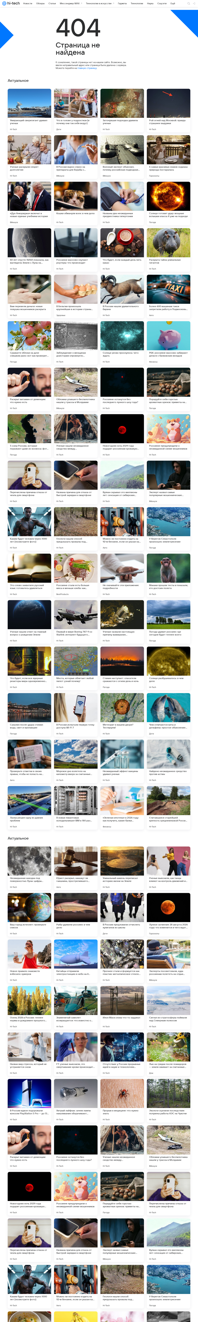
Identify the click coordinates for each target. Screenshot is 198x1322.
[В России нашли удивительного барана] (122, 296)
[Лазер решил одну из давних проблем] (29, 808)
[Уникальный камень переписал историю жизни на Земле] (122, 1054)
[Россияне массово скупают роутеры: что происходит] (76, 250)
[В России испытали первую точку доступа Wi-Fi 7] (76, 715)
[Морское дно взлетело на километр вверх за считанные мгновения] (76, 761)
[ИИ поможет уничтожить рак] (76, 994)
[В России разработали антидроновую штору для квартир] (76, 854)
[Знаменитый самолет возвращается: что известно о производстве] (76, 1194)
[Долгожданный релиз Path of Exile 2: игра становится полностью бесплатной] (168, 901)
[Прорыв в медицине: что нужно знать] (122, 1286)
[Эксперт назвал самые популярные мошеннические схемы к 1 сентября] (168, 482)
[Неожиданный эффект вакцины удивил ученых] (122, 761)
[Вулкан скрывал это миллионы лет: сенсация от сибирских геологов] (122, 482)
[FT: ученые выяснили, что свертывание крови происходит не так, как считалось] (76, 1240)
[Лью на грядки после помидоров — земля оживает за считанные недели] (168, 1240)
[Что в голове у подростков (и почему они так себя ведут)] (76, 110)
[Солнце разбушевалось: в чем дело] (168, 668)
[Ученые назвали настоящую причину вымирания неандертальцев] (122, 622)
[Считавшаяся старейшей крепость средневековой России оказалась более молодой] (168, 808)
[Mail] (4, 3)
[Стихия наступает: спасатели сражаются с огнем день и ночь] (122, 668)
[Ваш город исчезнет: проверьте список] (29, 1101)
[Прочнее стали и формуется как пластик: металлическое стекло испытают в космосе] (122, 1147)
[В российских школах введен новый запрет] (29, 994)
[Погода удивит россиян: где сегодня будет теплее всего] (168, 622)
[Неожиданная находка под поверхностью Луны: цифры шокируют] (29, 1054)
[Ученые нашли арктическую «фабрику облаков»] (29, 947)
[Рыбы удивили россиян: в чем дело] (76, 1101)
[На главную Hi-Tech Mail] (13, 3)
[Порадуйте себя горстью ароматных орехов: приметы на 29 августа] (168, 389)
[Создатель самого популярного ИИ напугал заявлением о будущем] (168, 854)
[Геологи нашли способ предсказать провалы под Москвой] (76, 529)
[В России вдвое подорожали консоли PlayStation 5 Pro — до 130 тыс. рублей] (29, 1286)
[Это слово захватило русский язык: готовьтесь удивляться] (29, 575)
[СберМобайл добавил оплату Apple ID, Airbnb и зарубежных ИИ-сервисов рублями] (168, 994)
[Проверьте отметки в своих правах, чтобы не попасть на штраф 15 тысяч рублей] (29, 761)
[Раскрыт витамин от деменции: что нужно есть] (29, 389)
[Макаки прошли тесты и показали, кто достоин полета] (168, 575)
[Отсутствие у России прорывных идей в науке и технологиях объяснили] (122, 1240)
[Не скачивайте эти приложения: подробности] (122, 575)
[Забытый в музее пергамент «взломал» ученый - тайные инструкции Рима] (122, 994)
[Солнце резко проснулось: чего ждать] (122, 343)
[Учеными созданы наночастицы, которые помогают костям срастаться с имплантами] (29, 901)
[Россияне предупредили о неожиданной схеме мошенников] (168, 436)
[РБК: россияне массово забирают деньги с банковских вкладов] (168, 343)
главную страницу (87, 68)
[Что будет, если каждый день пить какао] (122, 250)
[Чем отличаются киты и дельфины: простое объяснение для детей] (168, 715)
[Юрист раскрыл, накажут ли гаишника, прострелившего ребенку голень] (76, 1054)
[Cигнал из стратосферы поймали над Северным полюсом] (168, 1194)
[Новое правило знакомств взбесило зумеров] (29, 1147)
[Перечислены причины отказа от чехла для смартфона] (29, 482)
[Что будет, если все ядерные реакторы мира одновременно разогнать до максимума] (29, 668)
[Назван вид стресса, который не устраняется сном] (29, 1240)
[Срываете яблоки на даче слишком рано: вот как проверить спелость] (29, 343)
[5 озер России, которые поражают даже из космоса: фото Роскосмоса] (29, 436)
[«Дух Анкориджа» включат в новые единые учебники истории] (29, 203)
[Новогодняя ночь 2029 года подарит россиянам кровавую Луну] (122, 436)
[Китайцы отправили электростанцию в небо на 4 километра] (76, 1147)
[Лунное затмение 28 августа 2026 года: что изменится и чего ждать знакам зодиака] (168, 1101)
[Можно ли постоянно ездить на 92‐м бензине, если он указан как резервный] (122, 529)
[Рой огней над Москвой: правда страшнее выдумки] (168, 110)
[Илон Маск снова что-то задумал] (122, 1194)
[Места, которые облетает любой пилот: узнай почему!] (76, 668)
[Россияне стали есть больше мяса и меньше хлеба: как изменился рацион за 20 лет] (76, 575)
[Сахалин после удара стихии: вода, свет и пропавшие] (29, 715)
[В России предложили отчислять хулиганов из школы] (122, 1101)
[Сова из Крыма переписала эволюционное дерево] (29, 854)
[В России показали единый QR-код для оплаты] (168, 947)
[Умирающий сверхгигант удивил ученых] (29, 110)
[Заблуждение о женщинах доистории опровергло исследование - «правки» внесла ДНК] (76, 343)
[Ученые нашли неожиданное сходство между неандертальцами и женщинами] (76, 436)
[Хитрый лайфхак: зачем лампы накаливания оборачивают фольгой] (76, 1286)
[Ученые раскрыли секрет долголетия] (29, 157)
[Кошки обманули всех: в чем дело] (76, 203)
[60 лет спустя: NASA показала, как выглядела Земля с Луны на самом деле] (29, 250)
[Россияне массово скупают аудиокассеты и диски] (122, 901)
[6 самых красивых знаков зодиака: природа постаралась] (168, 157)
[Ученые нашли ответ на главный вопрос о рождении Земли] (29, 622)
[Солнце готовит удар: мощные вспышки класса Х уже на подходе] (168, 203)
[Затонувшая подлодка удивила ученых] (122, 110)
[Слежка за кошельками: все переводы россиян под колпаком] (76, 901)
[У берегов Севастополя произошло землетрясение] (168, 529)
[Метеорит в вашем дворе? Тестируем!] (122, 715)
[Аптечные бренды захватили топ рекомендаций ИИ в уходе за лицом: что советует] (122, 947)
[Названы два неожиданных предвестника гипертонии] (122, 203)
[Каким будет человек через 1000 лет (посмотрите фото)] (29, 529)
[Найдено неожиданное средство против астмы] (168, 761)
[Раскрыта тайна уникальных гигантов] (168, 250)
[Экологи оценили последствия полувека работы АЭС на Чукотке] (168, 1286)
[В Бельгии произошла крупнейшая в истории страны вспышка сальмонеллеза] (76, 296)
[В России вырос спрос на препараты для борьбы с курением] (76, 157)
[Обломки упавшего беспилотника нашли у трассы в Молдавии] (76, 389)
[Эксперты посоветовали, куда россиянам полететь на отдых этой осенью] (168, 1147)
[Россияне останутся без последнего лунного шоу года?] (122, 389)
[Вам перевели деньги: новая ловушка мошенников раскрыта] (29, 296)
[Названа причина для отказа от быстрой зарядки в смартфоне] (76, 482)
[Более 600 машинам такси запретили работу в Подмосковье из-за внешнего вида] (168, 296)
